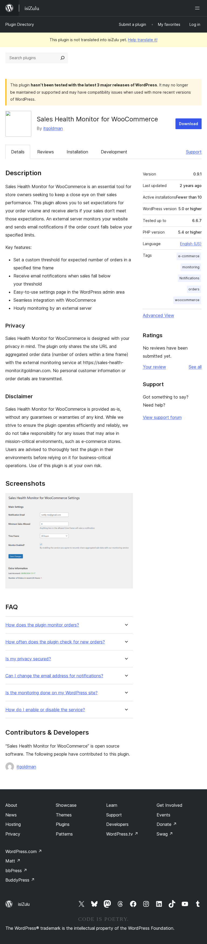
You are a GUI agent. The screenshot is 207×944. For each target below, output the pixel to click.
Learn (111, 805)
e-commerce (188, 256)
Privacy (12, 834)
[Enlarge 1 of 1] (125, 500)
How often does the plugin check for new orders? (55, 641)
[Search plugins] (62, 57)
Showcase (66, 805)
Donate (167, 824)
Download (188, 123)
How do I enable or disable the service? (45, 709)
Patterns (64, 834)
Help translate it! (142, 39)
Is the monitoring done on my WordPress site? (51, 692)
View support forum (162, 417)
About (11, 805)
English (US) (191, 243)
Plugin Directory (19, 24)
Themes (64, 815)
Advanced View (158, 315)
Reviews (45, 151)
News (11, 815)
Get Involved (169, 805)
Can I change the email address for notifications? (54, 675)
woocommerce (187, 300)
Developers (117, 824)
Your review (154, 366)
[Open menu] (198, 8)
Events (163, 815)
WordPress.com (23, 851)
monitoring (190, 267)
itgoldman (53, 128)
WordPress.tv (122, 834)
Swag (165, 834)
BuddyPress (20, 880)
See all (195, 366)
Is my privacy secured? (28, 658)
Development (114, 151)
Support (194, 151)
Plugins (63, 824)
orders (193, 289)
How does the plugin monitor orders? (42, 625)
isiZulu (24, 904)
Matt (12, 861)
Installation (77, 151)
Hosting (13, 824)
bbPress (16, 870)
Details (18, 151)
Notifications (189, 278)
